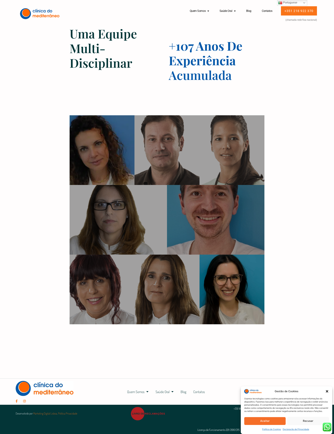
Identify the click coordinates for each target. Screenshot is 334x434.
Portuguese (289, 2)
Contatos (267, 11)
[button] (327, 391)
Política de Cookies (271, 429)
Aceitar (265, 421)
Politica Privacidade (67, 413)
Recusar (308, 421)
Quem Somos (198, 11)
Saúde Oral (226, 11)
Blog (248, 11)
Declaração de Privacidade (296, 429)
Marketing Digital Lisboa (45, 413)
